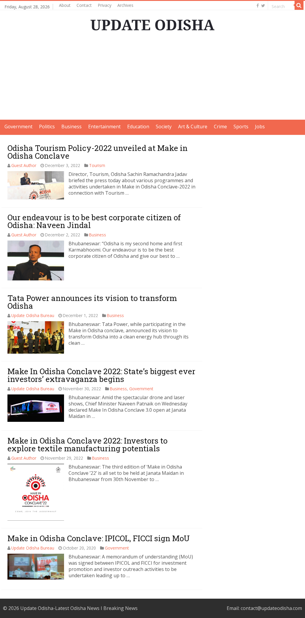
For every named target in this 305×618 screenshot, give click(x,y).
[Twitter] (263, 5)
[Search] (299, 5)
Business (71, 126)
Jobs (260, 126)
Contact (84, 5)
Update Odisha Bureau (32, 315)
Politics (47, 126)
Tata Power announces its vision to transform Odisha (92, 302)
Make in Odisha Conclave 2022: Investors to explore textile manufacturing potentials (87, 444)
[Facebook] (257, 5)
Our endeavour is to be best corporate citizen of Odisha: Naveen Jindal (94, 221)
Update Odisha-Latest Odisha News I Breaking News (79, 608)
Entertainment (104, 126)
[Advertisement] (152, 78)
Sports (241, 126)
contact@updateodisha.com (271, 608)
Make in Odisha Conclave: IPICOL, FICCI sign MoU (98, 538)
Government (18, 126)
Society (164, 126)
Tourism (97, 165)
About (65, 5)
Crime (220, 126)
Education (138, 126)
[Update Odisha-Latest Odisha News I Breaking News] (152, 23)
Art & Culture (192, 126)
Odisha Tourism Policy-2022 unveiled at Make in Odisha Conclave (97, 152)
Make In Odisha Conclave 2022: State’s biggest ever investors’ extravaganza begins (101, 375)
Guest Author (23, 165)
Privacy (104, 5)
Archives (125, 5)
